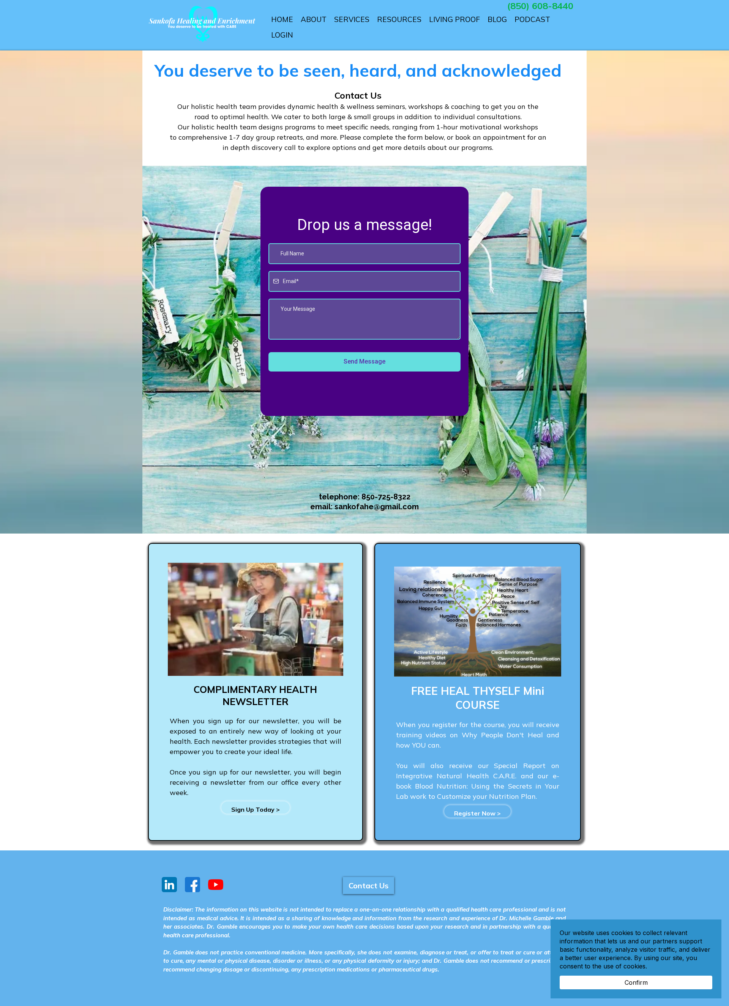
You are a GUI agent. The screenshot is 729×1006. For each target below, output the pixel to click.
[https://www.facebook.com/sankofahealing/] (192, 884)
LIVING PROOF (454, 19)
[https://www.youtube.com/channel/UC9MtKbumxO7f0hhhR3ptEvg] (215, 884)
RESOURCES (399, 19)
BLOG (497, 19)
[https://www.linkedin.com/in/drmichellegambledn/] (169, 884)
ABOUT (314, 19)
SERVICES (351, 19)
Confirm (636, 982)
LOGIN (282, 34)
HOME (282, 19)
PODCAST (532, 19)
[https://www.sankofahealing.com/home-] (202, 24)
